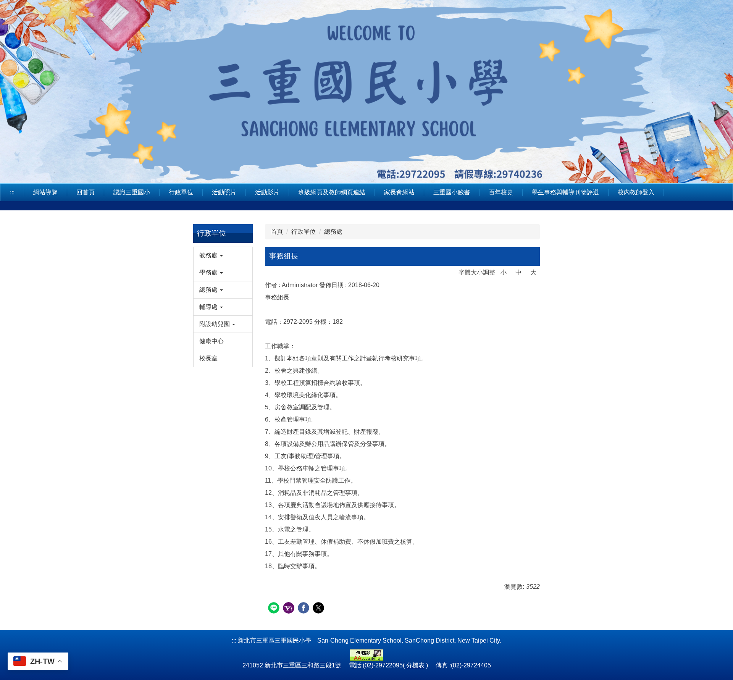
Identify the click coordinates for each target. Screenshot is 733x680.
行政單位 (303, 231)
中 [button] (518, 272)
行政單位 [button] (181, 192)
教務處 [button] (209, 255)
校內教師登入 (636, 192)
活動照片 (224, 192)
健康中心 (211, 341)
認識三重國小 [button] (131, 192)
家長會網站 (399, 192)
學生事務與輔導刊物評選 (565, 192)
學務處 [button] (209, 272)
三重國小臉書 (451, 192)
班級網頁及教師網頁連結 (331, 192)
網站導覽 (45, 192)
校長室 (208, 358)
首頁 (277, 231)
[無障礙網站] (366, 654)
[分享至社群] (274, 608)
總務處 (333, 231)
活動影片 (267, 192)
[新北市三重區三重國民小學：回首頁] (366, 90)
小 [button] (504, 272)
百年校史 (501, 192)
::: (12, 192)
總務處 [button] (209, 289)
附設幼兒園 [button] (215, 324)
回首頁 (85, 192)
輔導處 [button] (209, 307)
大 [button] (533, 272)
